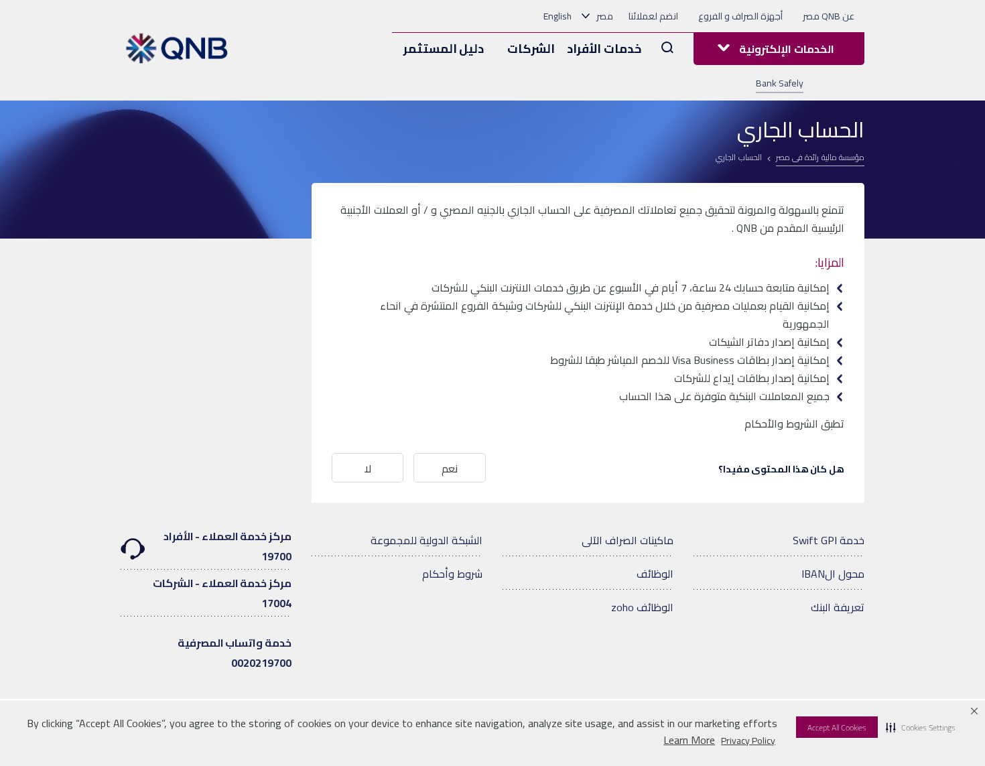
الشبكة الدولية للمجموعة (426, 540)
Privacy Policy (748, 740)
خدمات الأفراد (604, 49)
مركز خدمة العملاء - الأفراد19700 (227, 546)
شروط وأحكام (452, 574)
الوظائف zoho (642, 607)
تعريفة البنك (837, 607)
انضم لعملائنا (653, 16)
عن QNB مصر (828, 16)
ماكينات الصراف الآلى (627, 540)
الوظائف (655, 574)
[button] (920, 727)
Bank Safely (779, 83)
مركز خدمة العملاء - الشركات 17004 (222, 593)
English (557, 16)
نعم (450, 468)
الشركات (531, 49)
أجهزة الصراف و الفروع (740, 16)
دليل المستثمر (443, 49)
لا (368, 468)
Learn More (689, 740)
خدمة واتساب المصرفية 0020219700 (234, 653)
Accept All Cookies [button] (836, 727)
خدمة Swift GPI (828, 540)
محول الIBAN (832, 574)
